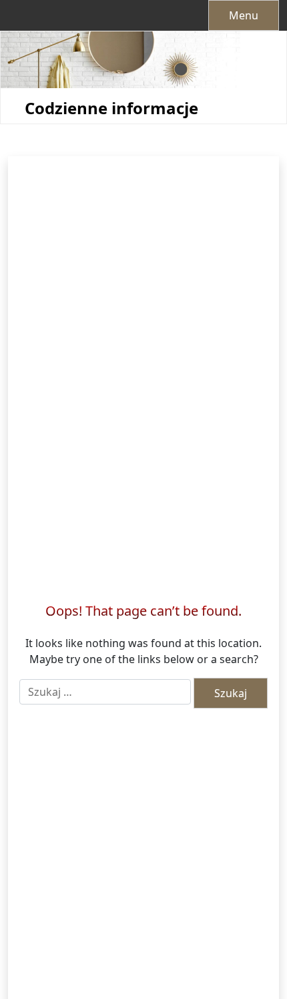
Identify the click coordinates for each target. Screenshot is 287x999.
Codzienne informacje (111, 108)
